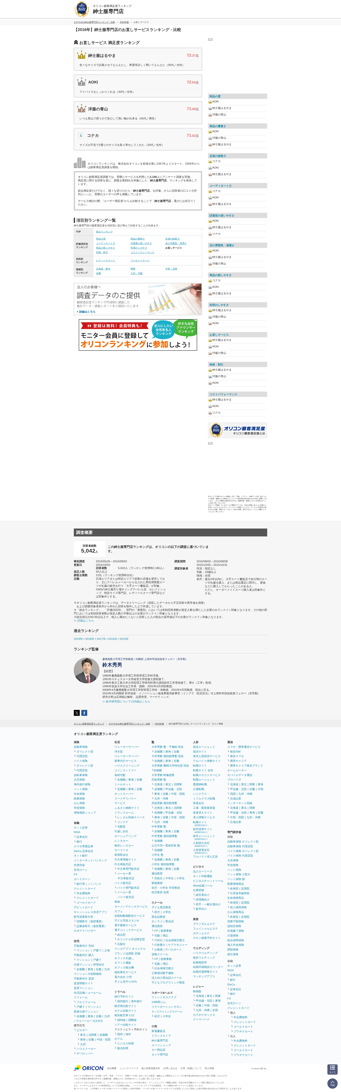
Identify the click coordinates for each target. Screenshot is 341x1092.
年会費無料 (83, 893)
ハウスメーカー (86, 1048)
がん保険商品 (235, 912)
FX (75, 874)
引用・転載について (191, 1068)
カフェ (118, 911)
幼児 (157, 912)
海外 (128, 1034)
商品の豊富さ (138, 238)
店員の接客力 (172, 238)
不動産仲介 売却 (84, 945)
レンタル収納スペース (131, 817)
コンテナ (122, 822)
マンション (83, 950)
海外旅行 (136, 1001)
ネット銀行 (81, 855)
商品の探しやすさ (105, 248)
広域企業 (235, 798)
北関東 (92, 1034)
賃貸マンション (83, 988)
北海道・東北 (103, 268)
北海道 (158, 784)
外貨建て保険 (235, 930)
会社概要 (111, 1068)
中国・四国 (104, 1039)
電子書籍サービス (125, 925)
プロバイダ (234, 779)
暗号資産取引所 (83, 916)
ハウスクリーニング (126, 765)
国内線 (121, 1020)
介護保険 (232, 935)
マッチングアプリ (204, 976)
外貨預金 (79, 865)
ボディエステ (201, 933)
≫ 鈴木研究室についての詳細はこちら (126, 701)
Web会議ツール (203, 885)
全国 (215, 1010)
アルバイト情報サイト (207, 760)
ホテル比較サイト (125, 1010)
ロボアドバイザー (85, 930)
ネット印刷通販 (202, 876)
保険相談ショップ (85, 812)
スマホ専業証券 (83, 846)
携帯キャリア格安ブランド (246, 765)
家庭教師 (157, 883)
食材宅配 (120, 775)
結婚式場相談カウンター (208, 966)
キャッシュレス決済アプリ (90, 912)
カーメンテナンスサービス (131, 906)
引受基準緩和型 (239, 893)
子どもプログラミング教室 (168, 982)
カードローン (82, 879)
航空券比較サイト (125, 1006)
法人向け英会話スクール (167, 977)
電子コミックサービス (128, 930)
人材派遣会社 (201, 851)
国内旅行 (122, 1001)
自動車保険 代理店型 (240, 846)
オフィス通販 (122, 962)
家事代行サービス (125, 760)
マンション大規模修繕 (87, 973)
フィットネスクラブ (164, 997)
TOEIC (158, 940)
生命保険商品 (235, 897)
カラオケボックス (204, 1014)
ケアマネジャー (177, 944)
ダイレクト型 (85, 751)
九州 (107, 969)
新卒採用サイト (202, 830)
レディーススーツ (105, 260)
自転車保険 (81, 775)
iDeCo (231, 984)
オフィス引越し (124, 958)
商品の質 (101, 238)
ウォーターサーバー (126, 746)
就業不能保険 (235, 921)
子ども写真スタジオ (126, 920)
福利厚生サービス (125, 972)
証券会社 (82, 836)
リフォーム (81, 997)
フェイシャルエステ (205, 928)
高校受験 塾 (159, 779)
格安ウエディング (204, 957)
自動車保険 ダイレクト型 (243, 841)
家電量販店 (158, 1031)
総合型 (121, 934)
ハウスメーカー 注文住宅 (88, 1020)
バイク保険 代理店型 (240, 855)
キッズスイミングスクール (167, 1011)
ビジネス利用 (125, 1043)
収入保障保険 (238, 907)
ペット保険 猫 (236, 879)
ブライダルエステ (204, 923)
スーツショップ (161, 1045)
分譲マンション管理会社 (89, 964)
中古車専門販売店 (128, 868)
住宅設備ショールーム (87, 992)
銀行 (79, 841)
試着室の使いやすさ (141, 243)
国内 (120, 1034)
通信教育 (157, 873)
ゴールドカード (86, 902)
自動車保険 (81, 746)
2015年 (124, 638)
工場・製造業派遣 (204, 807)
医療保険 (79, 798)
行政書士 (159, 944)
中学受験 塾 (159, 826)
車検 (117, 901)
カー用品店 (158, 1049)
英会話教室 (158, 916)
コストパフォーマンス (142, 252)
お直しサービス (219, 334)
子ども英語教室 (161, 907)
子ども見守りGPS (125, 981)
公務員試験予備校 (163, 973)
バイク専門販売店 (128, 887)
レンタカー (121, 840)
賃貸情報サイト (83, 983)
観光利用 (122, 1048)
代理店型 (82, 756)
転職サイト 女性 (203, 770)
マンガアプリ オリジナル (130, 948)
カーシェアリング (125, 836)
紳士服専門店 (160, 1040)
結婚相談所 (200, 962)
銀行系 (81, 883)
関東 (133, 268)
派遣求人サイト (202, 812)
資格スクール (160, 954)
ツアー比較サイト (125, 1024)
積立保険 (232, 954)
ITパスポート (173, 949)
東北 (83, 1034)
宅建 (157, 935)
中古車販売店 (122, 864)
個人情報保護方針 (150, 1068)
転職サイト (200, 765)
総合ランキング (104, 231)
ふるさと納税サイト (126, 807)
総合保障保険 (235, 940)
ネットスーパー (124, 793)
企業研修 (198, 890)
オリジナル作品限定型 (131, 939)
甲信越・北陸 (173, 789)
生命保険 (79, 793)
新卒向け (201, 908)
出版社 (121, 944)
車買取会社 (121, 854)
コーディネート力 (105, 243)
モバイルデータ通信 (239, 775)
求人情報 (209, 1068)
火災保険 (79, 779)
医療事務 (166, 930)
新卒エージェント (204, 837)
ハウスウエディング (205, 952)
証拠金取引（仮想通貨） (92, 926)
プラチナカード (243, 1031)
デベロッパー (85, 1053)
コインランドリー (125, 770)
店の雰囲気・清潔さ (176, 243)
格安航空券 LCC (124, 1015)
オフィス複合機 (124, 967)
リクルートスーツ (140, 260)
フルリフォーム (86, 1002)
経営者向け (203, 894)
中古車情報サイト (125, 859)
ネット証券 (81, 827)
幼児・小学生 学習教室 (166, 887)
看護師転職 (200, 784)
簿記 (165, 935)
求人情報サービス (204, 817)
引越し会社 (121, 831)
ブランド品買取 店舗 (127, 953)
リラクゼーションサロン (167, 1006)
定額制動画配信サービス (129, 915)
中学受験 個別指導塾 (164, 836)
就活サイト (200, 751)
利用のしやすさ (139, 248)
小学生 (180, 878)
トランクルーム (124, 812)
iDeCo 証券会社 (83, 851)
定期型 (245, 888)
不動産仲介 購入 (84, 955)
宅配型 (121, 826)
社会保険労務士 (175, 940)
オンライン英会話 (163, 921)
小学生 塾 (157, 854)
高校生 (158, 878)
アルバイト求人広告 (205, 856)
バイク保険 (81, 760)
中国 (260, 789)
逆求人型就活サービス (207, 756)
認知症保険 (234, 926)
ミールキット (122, 784)
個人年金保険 (235, 944)
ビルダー (82, 1030)
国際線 (132, 1020)
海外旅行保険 (82, 784)
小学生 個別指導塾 (163, 864)
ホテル (118, 1038)
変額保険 (232, 949)
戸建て (97, 950)
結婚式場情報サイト (205, 971)
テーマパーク (201, 1019)
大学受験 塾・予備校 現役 (168, 746)
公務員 (158, 949)
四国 (233, 793)
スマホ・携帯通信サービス (243, 746)
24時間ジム (159, 1002)
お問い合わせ (170, 1068)
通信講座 (157, 926)
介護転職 (198, 789)
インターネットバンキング (90, 860)
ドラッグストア (161, 1035)
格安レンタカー (124, 845)
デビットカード (83, 907)
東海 (90, 969)
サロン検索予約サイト (207, 937)
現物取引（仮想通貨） (90, 921)
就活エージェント (204, 746)
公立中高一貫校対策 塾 (166, 845)
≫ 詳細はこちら (84, 620)
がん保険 (79, 803)
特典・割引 (102, 252)
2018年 (89, 638)
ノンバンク (94, 883)
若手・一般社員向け (208, 904)
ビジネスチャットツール (208, 880)
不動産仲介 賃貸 (84, 978)
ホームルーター (237, 770)
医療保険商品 (235, 883)
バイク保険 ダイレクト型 (243, 851)
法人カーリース (202, 871)
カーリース (121, 850)
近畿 (98, 273)
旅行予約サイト (124, 996)
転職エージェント (204, 779)
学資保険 (79, 807)
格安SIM (235, 751)
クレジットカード (85, 888)
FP (156, 930)
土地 (107, 950)
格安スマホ (237, 756)
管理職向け (203, 899)
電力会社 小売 (123, 977)
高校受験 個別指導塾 (164, 803)
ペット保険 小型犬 (238, 874)
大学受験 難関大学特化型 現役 (170, 765)
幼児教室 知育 (160, 892)
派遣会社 (198, 803)
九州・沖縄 (136, 273)
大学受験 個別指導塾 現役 (168, 756)
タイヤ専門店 (160, 1054)
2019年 (78, 638)
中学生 (169, 878)
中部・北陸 (171, 268)
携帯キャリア (238, 760)
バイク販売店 (122, 883)
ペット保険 (81, 789)
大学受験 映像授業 (163, 775)
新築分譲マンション (86, 1011)
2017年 (101, 638)
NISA (77, 832)
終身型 (234, 888)
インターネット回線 (239, 803)
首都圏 (81, 969)
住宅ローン (81, 869)
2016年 (112, 638)
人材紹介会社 (201, 844)
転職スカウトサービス (207, 775)
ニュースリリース (128, 1068)
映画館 (197, 991)
